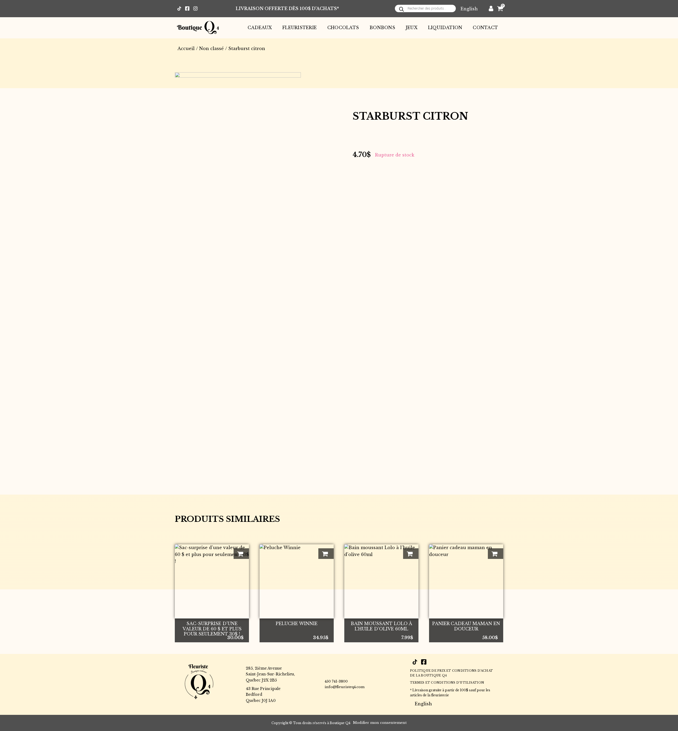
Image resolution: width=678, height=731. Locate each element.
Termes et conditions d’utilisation (447, 682)
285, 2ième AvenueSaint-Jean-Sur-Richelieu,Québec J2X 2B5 (270, 674)
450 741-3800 (336, 681)
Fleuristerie (299, 27)
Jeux (411, 27)
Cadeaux (260, 27)
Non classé (211, 48)
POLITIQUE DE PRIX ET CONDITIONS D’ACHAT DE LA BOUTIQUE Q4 (451, 673)
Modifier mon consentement (380, 722)
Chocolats (343, 27)
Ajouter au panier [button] (241, 553)
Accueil (186, 48)
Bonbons (382, 27)
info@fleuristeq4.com (344, 687)
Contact (485, 27)
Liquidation (445, 27)
